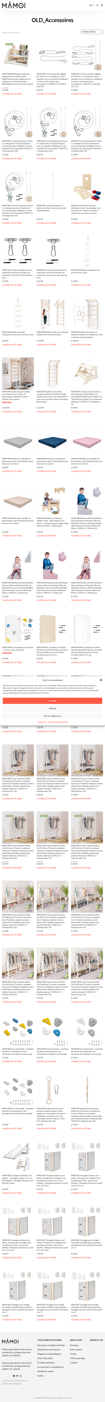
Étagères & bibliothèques (49, 1354)
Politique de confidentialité (58, 722)
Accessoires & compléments (50, 1367)
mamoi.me (51, 1397)
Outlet (40, 1375)
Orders (73, 1354)
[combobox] (92, 32)
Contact (74, 1362)
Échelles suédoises (46, 1362)
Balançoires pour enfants (48, 1349)
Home (4, 32)
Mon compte (76, 1349)
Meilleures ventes (45, 1371)
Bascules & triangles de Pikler (51, 1345)
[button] (101, 680)
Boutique (74, 1345)
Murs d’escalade (44, 1358)
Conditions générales (11, 1384)
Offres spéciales (77, 1358)
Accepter (53, 701)
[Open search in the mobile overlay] (97, 5)
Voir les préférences (52, 716)
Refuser (52, 708)
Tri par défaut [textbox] (89, 32)
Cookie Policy (42, 722)
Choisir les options (12, 94)
